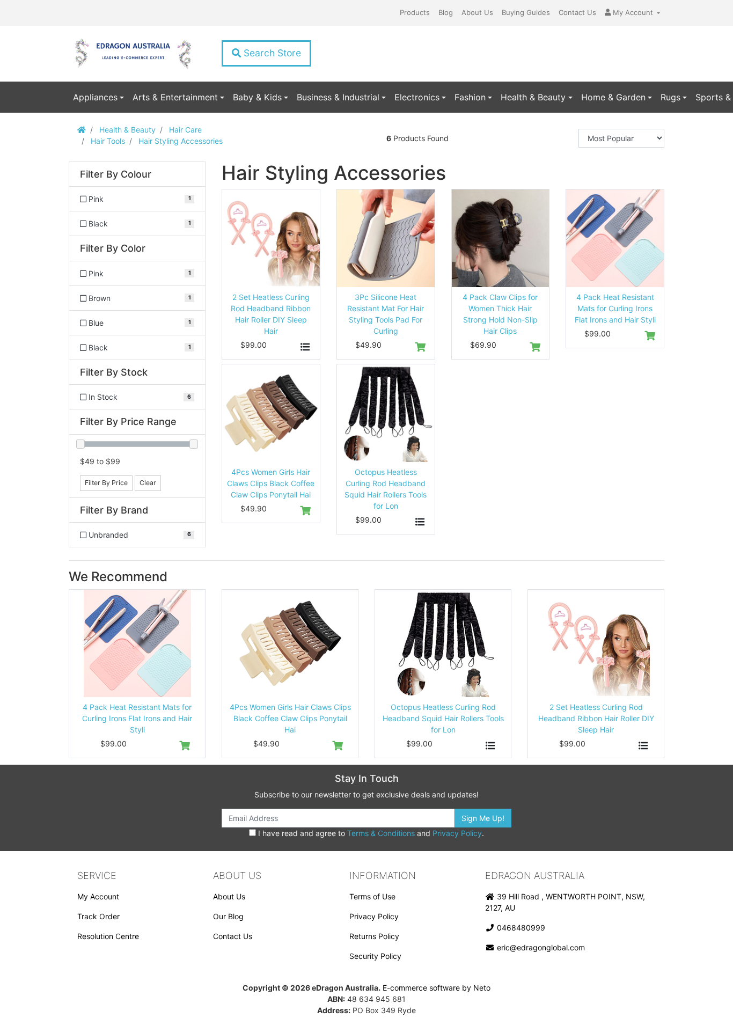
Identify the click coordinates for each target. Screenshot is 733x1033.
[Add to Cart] (420, 347)
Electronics (416, 97)
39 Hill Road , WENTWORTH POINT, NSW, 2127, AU (565, 902)
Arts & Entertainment (175, 97)
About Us (477, 12)
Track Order (98, 916)
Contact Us (577, 12)
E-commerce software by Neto (436, 987)
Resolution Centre (108, 936)
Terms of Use (372, 896)
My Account (98, 896)
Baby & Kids (257, 97)
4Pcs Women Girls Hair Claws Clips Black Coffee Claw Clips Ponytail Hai (270, 483)
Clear (148, 483)
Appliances (95, 97)
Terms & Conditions (381, 833)
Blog (445, 12)
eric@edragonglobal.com (540, 947)
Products (415, 12)
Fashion (470, 97)
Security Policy (375, 956)
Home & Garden (613, 97)
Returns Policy (374, 936)
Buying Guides (526, 12)
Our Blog (228, 916)
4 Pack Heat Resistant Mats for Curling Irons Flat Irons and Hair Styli (615, 308)
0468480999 (520, 927)
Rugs (670, 97)
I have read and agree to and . (370, 833)
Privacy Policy (457, 833)
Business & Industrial (338, 97)
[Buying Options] (305, 347)
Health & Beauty (533, 97)
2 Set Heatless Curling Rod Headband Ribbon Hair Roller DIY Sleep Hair (596, 718)
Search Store (271, 52)
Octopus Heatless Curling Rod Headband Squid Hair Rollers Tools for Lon (443, 718)
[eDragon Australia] (133, 54)
